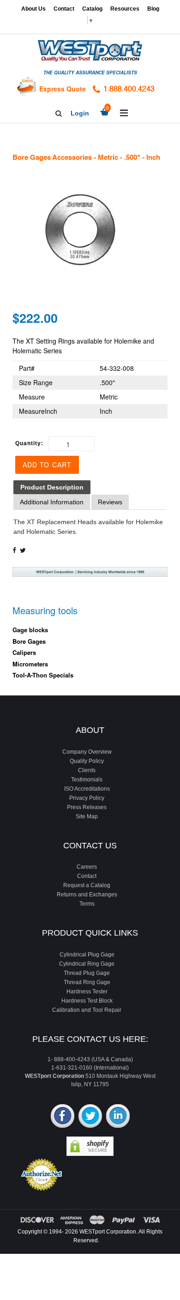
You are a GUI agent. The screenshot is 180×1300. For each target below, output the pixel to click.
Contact (64, 9)
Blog (153, 9)
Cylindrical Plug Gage (87, 954)
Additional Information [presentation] (52, 502)
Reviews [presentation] (110, 502)
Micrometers (30, 663)
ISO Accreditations (87, 789)
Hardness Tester (87, 991)
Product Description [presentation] (52, 487)
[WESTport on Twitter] (90, 1117)
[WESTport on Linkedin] (118, 1117)
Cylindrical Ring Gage (86, 964)
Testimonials (86, 779)
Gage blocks (30, 629)
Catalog (92, 9)
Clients (87, 770)
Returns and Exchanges (87, 894)
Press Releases (87, 807)
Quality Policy (87, 761)
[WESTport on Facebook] (62, 1117)
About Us (33, 9)
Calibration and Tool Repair (86, 1010)
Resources (124, 9)
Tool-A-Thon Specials (42, 675)
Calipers (24, 652)
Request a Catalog (86, 885)
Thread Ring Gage (87, 982)
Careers (87, 867)
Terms (87, 904)
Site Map (87, 816)
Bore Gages (29, 641)
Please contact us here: (90, 1039)
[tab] (51, 487)
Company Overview (87, 752)
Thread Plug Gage (87, 973)
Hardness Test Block (87, 1001)
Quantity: (29, 443)
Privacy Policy (86, 798)
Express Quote (62, 88)
